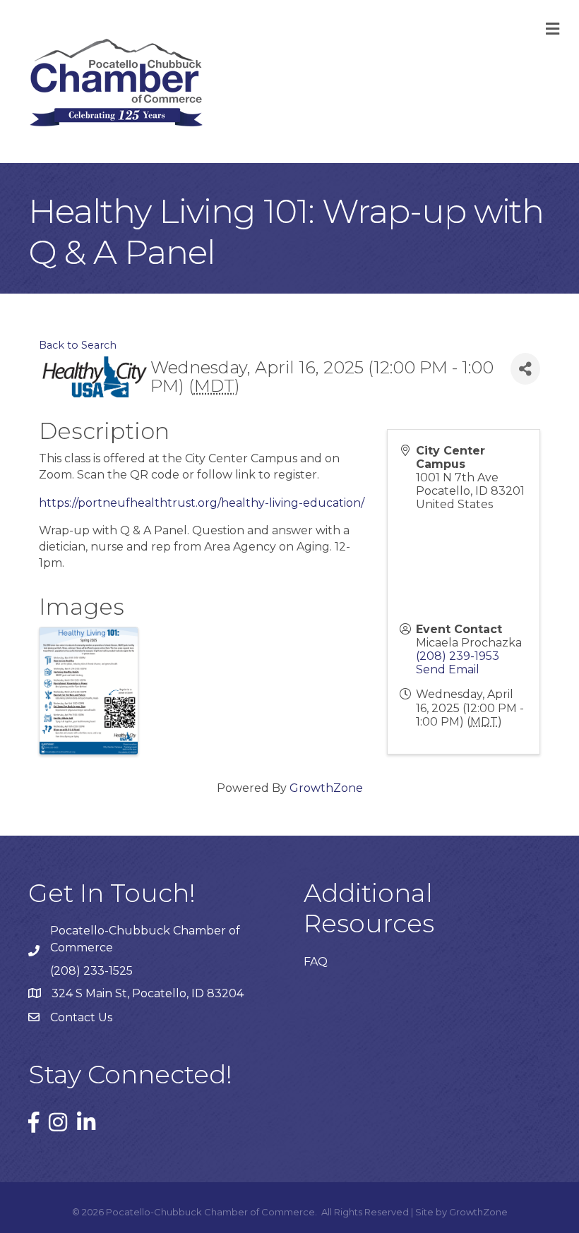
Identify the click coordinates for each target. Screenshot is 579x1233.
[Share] (525, 369)
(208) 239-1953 (457, 656)
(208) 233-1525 (91, 971)
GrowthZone (326, 788)
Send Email (447, 669)
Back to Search (78, 345)
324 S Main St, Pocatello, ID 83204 (148, 993)
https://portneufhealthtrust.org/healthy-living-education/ (201, 503)
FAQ (316, 961)
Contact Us (81, 1017)
